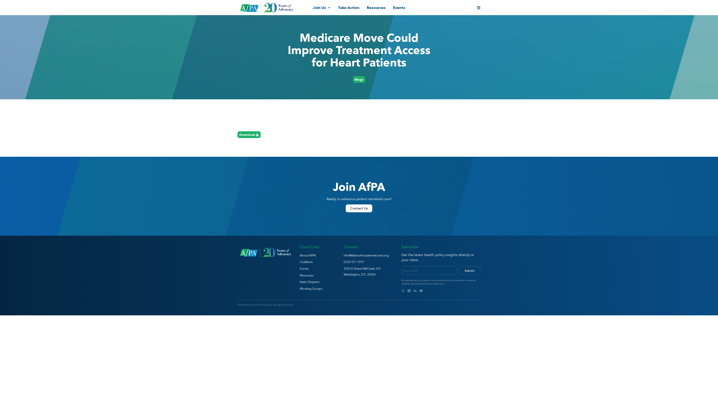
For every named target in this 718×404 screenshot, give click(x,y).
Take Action (348, 7)
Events (399, 7)
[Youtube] (421, 290)
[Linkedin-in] (415, 290)
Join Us (319, 7)
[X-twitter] (403, 290)
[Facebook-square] (409, 290)
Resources (376, 7)
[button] (359, 79)
